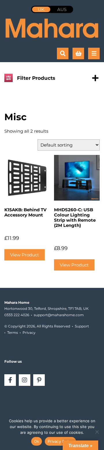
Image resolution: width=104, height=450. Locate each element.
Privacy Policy (60, 441)
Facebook (10, 380)
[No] (97, 432)
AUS (61, 9)
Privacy (29, 332)
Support (82, 326)
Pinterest (39, 380)
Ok (36, 441)
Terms (12, 332)
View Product (24, 255)
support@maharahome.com (59, 315)
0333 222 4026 (16, 315)
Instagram (24, 380)
